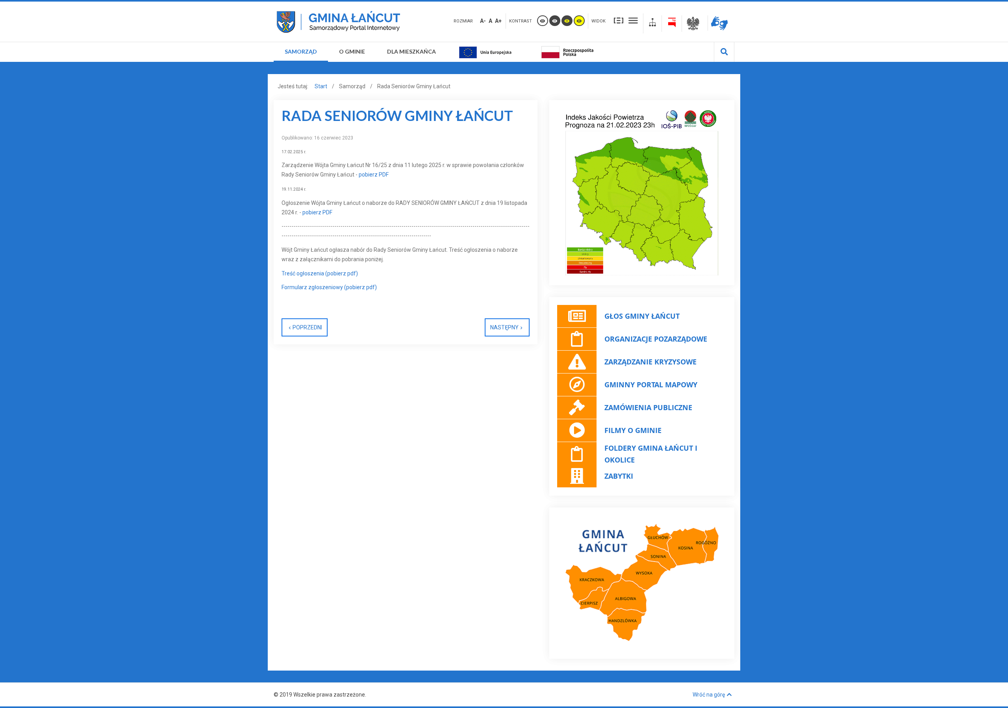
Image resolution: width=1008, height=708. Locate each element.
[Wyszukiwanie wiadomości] (724, 52)
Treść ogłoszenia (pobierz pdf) (320, 273)
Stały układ (618, 20)
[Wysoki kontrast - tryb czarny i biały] (554, 20)
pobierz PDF (373, 174)
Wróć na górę (709, 694)
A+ (498, 21)
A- (483, 21)
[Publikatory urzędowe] (694, 23)
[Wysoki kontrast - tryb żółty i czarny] (579, 20)
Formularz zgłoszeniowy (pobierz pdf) (329, 287)
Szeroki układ (633, 20)
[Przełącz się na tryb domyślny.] (542, 20)
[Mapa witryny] (652, 23)
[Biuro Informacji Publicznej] (671, 23)
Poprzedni (307, 327)
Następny (504, 327)
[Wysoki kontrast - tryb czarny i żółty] (567, 20)
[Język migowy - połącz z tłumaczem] (721, 23)
